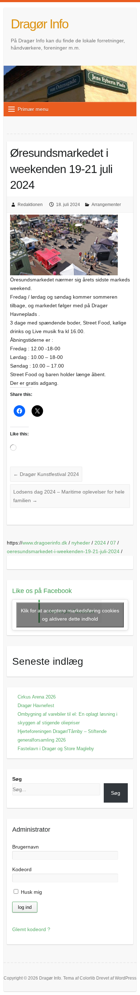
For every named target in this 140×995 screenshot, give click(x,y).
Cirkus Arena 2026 (37, 697)
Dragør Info (39, 24)
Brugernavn (25, 847)
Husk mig (30, 892)
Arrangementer (106, 204)
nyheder (80, 543)
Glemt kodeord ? (31, 929)
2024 (100, 543)
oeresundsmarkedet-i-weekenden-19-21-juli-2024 (63, 551)
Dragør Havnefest (36, 705)
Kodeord (22, 869)
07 (113, 543)
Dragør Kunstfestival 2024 (46, 474)
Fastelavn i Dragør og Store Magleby (56, 748)
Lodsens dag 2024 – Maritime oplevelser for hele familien (69, 496)
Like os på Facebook (42, 590)
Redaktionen (30, 204)
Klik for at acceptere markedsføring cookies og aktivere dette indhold (70, 615)
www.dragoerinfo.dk (44, 543)
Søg (17, 779)
